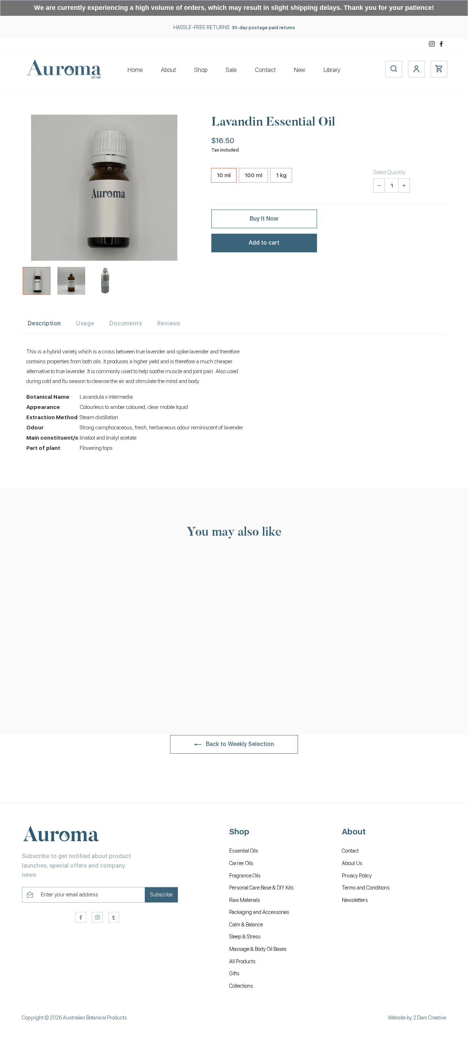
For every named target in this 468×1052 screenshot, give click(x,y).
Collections (241, 986)
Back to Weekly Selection (239, 744)
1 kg (281, 175)
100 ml (253, 175)
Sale (231, 69)
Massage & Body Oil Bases (258, 949)
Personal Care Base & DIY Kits (261, 888)
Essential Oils (243, 851)
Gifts (234, 973)
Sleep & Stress (245, 937)
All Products (242, 961)
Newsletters (355, 900)
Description (44, 323)
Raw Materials (244, 900)
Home (135, 69)
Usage (85, 323)
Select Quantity (389, 172)
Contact (265, 69)
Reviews (168, 323)
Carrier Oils (241, 863)
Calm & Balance (246, 924)
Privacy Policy (357, 876)
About (168, 69)
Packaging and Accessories (259, 912)
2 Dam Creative (429, 1018)
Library (332, 69)
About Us (352, 863)
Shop (200, 69)
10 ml (224, 175)
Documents (125, 323)
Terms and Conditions (366, 888)
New (299, 69)
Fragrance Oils (245, 876)
